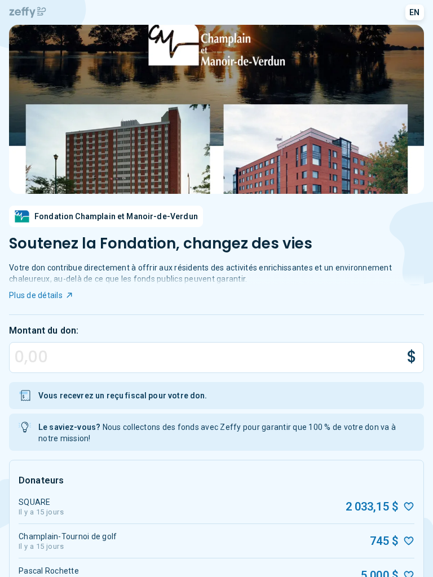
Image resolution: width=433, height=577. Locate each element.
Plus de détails (36, 295)
